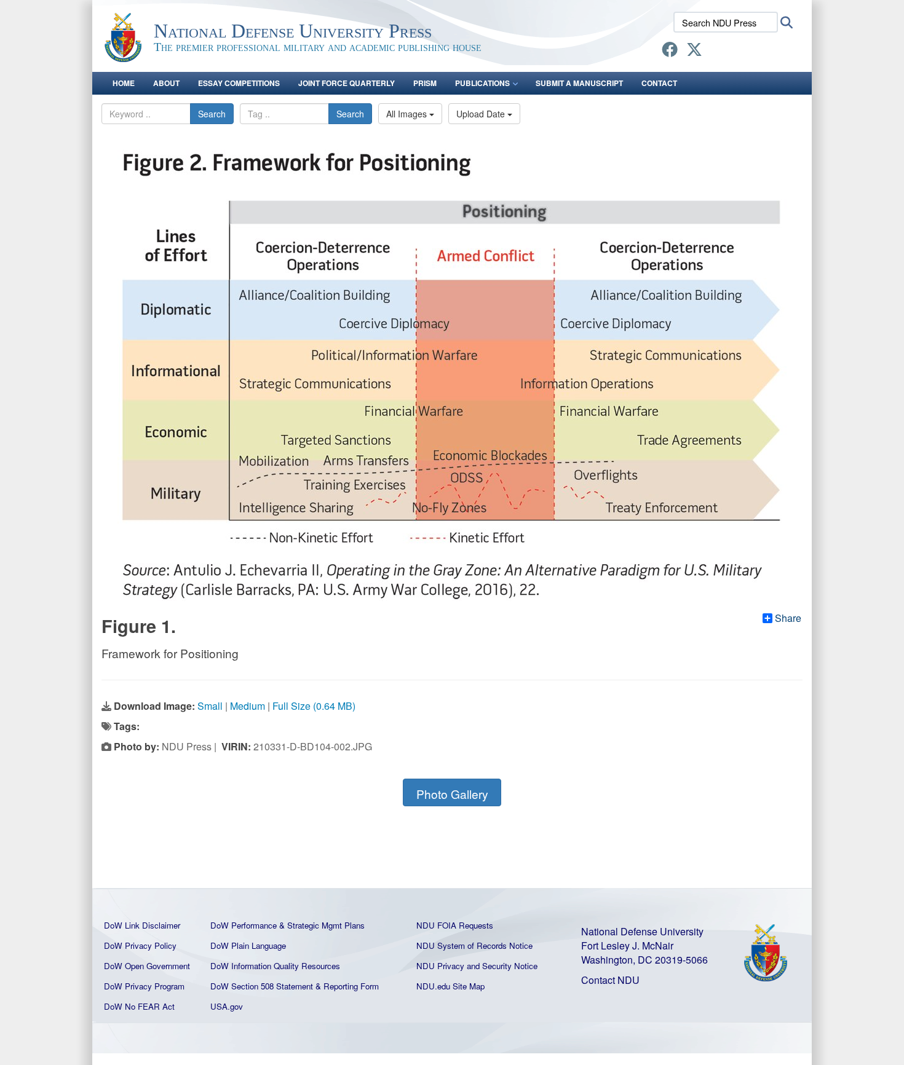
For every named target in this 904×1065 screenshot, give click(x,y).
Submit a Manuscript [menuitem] (579, 82)
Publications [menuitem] (482, 82)
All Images (407, 114)
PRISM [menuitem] (425, 82)
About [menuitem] (166, 82)
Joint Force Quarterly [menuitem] (346, 82)
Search (212, 114)
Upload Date (481, 114)
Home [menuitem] (124, 82)
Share (788, 618)
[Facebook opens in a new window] (670, 51)
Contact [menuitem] (659, 82)
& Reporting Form (347, 986)
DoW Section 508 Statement (261, 986)
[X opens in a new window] (694, 51)
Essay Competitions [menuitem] (239, 82)
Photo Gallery (452, 793)
